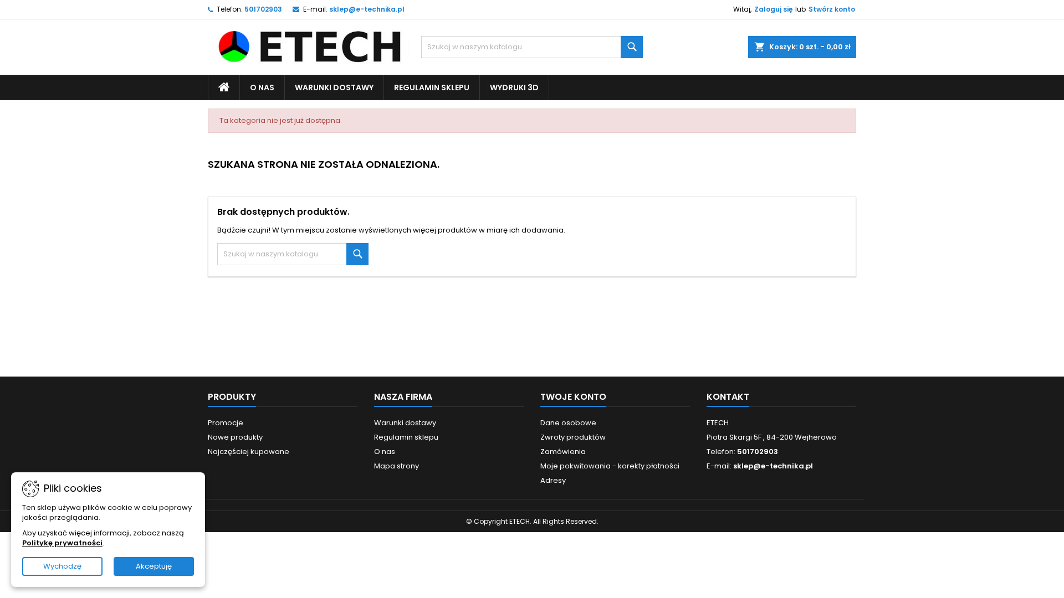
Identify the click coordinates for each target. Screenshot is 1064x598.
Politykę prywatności (62, 543)
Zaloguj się (773, 9)
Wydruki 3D (514, 87)
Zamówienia (563, 451)
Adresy (553, 480)
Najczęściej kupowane (248, 451)
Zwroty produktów (573, 437)
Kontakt (728, 396)
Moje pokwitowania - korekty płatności (609, 466)
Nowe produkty (235, 437)
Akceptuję (154, 566)
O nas (262, 87)
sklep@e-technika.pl (367, 9)
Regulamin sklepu (431, 87)
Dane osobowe (568, 422)
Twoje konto (573, 396)
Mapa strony (396, 466)
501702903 (263, 9)
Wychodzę (62, 566)
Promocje (225, 422)
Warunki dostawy (334, 87)
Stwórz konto (832, 9)
